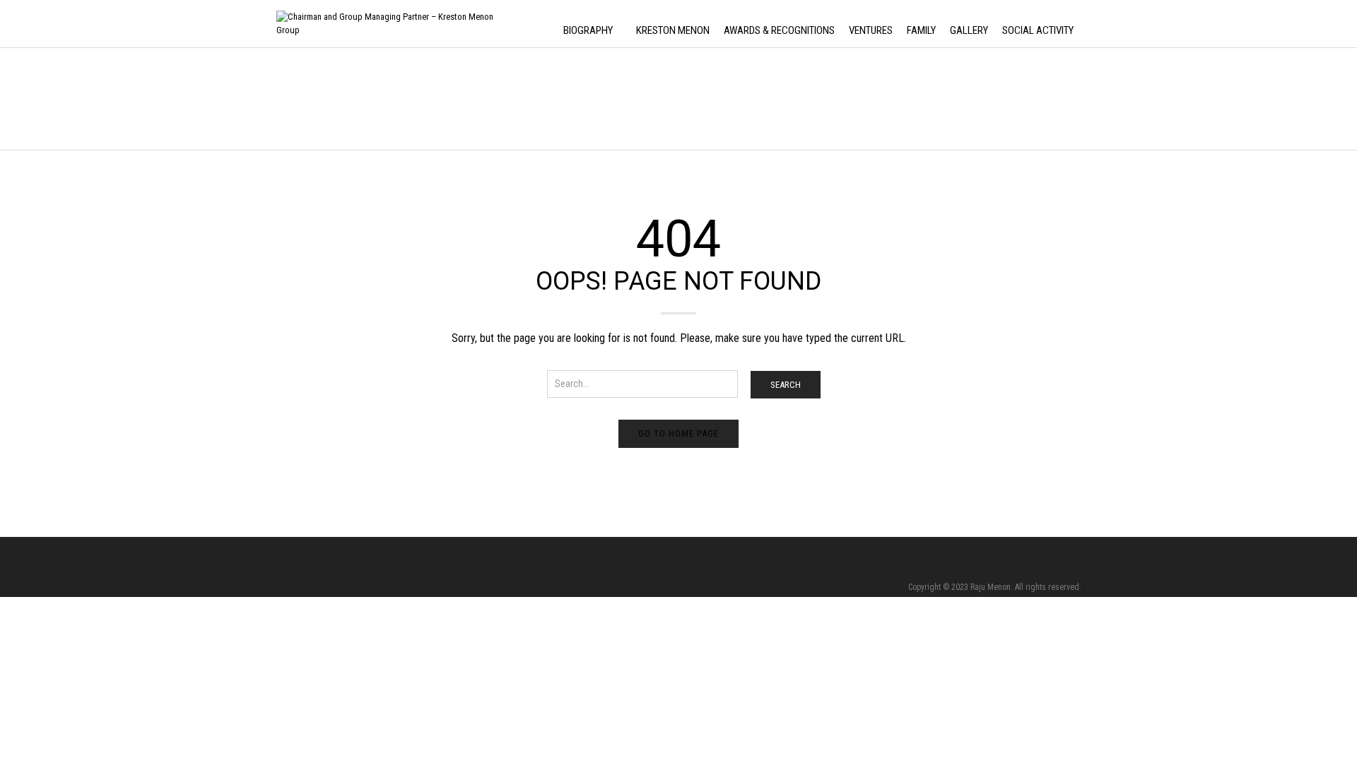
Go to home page (678, 433)
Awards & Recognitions (779, 30)
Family (921, 30)
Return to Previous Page (1033, 113)
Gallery (969, 30)
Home (286, 100)
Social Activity (1038, 30)
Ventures (871, 30)
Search (785, 384)
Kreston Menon (673, 30)
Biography (588, 30)
